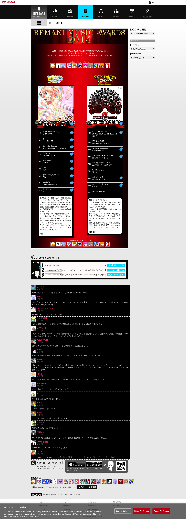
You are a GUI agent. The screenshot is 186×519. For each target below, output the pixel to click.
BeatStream (101, 65)
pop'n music (74, 65)
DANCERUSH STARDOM (44, 481)
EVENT (132, 12)
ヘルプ (40, 502)
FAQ (64, 502)
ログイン (82, 487)
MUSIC (101, 12)
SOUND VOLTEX (85, 65)
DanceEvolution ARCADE (90, 65)
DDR (69, 65)
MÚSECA (120, 481)
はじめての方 (92, 502)
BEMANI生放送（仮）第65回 (62, 51)
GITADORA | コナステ (93, 481)
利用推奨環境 (117, 502)
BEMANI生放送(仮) (70, 12)
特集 (85, 12)
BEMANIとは (147, 12)
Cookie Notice (34, 516)
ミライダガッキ (96, 65)
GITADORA (80, 65)
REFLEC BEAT (63, 65)
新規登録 (92, 487)
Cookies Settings (122, 511)
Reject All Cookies (141, 511)
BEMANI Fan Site (39, 12)
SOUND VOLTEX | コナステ (109, 481)
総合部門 (107, 65)
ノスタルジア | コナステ (98, 481)
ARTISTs (116, 12)
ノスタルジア (60, 481)
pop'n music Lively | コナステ (104, 481)
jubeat (58, 65)
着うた (72, 123)
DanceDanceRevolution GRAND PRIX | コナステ (87, 481)
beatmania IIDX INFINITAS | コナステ (82, 481)
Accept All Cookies (161, 511)
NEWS (54, 12)
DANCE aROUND (77, 481)
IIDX (52, 65)
